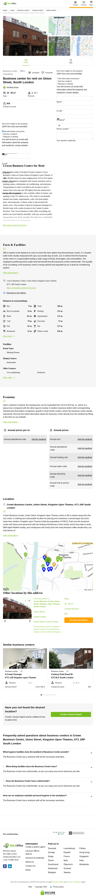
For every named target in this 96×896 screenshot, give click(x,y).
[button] (5, 621)
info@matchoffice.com (12, 857)
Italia (66, 860)
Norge (51, 856)
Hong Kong (84, 852)
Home (5, 10)
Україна (67, 872)
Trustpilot (60, 121)
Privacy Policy (57, 882)
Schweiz (67, 868)
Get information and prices (68, 79)
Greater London (37, 10)
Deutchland (53, 864)
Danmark (52, 848)
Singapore (84, 856)
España (67, 852)
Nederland (52, 868)
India (81, 860)
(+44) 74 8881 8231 (11, 860)
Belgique (52, 872)
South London (51, 10)
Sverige (51, 852)
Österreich (68, 864)
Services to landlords (35, 858)
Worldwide (84, 864)
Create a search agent (35, 847)
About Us (30, 862)
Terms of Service (74, 882)
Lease (12, 10)
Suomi (51, 860)
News (28, 870)
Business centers (23, 10)
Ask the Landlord (65, 81)
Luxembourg (69, 848)
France (67, 856)
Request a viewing (65, 84)
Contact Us (30, 866)
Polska (82, 848)
